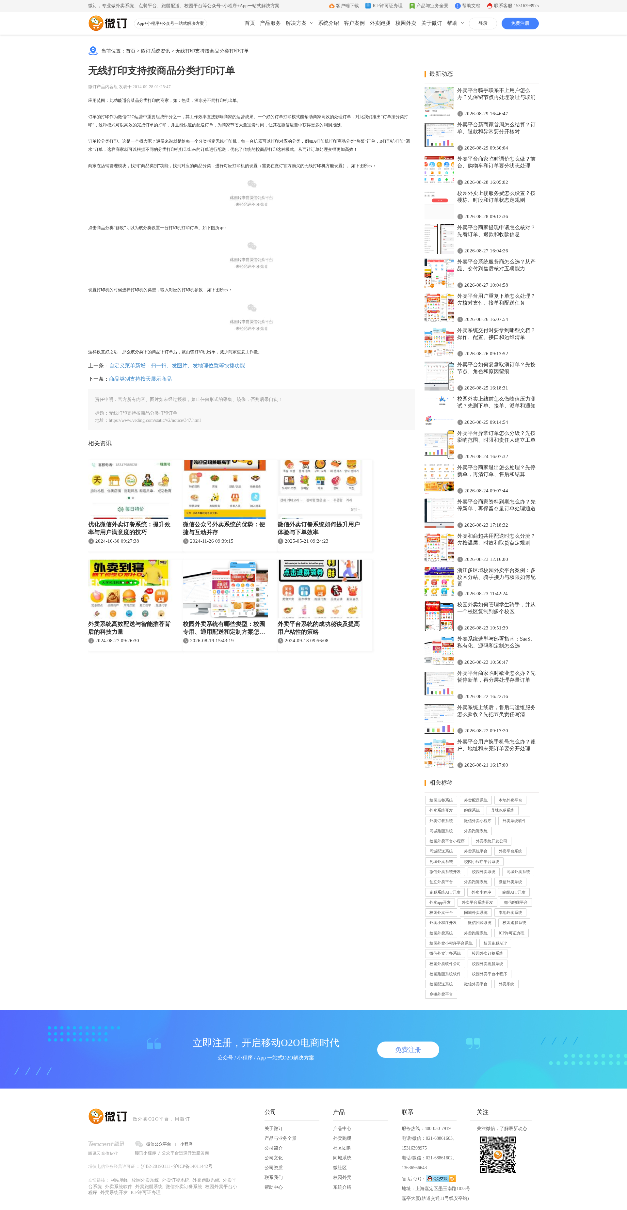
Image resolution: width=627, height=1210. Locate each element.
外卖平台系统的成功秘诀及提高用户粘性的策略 (319, 628)
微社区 (340, 1167)
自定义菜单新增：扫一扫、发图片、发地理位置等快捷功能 (177, 365)
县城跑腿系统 (502, 810)
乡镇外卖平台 (441, 994)
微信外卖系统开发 (445, 871)
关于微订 (431, 23)
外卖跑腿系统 (476, 831)
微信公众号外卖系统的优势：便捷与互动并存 (224, 528)
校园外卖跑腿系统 (487, 964)
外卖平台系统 (510, 851)
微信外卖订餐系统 (445, 953)
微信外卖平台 (476, 984)
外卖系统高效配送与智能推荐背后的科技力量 (129, 628)
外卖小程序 (481, 892)
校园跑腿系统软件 (445, 974)
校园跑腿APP (495, 943)
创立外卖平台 (441, 882)
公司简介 (274, 1148)
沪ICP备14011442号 (193, 1166)
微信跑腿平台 (516, 902)
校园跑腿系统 (514, 922)
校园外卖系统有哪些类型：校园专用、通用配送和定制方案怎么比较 (224, 628)
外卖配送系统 (476, 800)
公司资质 (274, 1167)
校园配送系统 (441, 984)
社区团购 (342, 1148)
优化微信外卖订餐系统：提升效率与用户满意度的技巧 (129, 528)
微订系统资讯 (155, 51)
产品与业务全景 (432, 5)
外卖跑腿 (380, 23)
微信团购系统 (479, 922)
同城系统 (342, 1157)
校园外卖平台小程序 (447, 841)
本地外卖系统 (510, 912)
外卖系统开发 (441, 810)
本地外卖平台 (510, 800)
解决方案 (296, 23)
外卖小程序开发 (443, 922)
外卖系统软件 (514, 821)
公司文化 (274, 1157)
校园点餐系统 (441, 800)
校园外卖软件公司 (445, 964)
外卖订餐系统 (441, 821)
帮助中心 (274, 1187)
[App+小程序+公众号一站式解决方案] (107, 23)
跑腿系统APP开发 (444, 892)
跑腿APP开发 (513, 892)
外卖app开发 (440, 902)
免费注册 (520, 23)
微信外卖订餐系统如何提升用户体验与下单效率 (319, 528)
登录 (483, 23)
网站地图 (119, 1180)
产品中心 (342, 1128)
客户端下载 (347, 5)
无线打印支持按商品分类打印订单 (212, 51)
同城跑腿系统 (441, 831)
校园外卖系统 (483, 871)
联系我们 (274, 1177)
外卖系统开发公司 (491, 841)
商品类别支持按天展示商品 (140, 379)
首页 (250, 23)
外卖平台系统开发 (477, 902)
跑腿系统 (472, 810)
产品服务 (270, 23)
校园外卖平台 (441, 912)
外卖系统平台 (476, 851)
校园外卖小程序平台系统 (451, 943)
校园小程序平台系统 (481, 861)
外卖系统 (506, 984)
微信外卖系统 (510, 882)
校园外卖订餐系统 (487, 953)
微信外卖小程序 (477, 821)
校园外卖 (405, 23)
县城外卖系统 (441, 861)
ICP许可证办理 (388, 5)
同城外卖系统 (518, 871)
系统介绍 (328, 23)
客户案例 (354, 23)
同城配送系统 (441, 851)
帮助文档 (471, 5)
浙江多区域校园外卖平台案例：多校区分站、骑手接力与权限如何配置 (496, 577)
